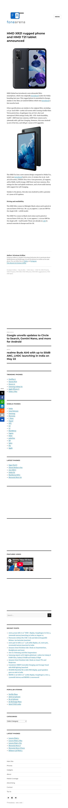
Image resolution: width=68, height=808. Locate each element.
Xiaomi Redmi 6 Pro (15, 467)
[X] (2, 393)
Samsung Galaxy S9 (15, 386)
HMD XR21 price (26, 271)
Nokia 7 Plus (13, 391)
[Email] (2, 415)
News (32, 270)
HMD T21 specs (11, 271)
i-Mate (11, 418)
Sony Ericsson (13, 411)
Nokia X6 (12, 472)
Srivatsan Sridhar (12, 270)
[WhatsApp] (2, 402)
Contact (10, 787)
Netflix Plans (13, 694)
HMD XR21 (19, 271)
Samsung (12, 413)
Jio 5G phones (13, 699)
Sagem (11, 433)
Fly (10, 445)
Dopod (11, 421)
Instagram (34, 261)
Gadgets (10, 770)
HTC (10, 423)
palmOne (12, 438)
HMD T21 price (45, 270)
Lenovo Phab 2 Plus (15, 741)
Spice (10, 443)
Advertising (11, 783)
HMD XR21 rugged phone (39, 271)
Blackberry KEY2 (14, 475)
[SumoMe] (2, 419)
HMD (28, 270)
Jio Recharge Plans (15, 702)
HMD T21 (37, 270)
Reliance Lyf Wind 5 (15, 750)
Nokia (11, 408)
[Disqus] (34, 304)
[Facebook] (2, 397)
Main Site (10, 761)
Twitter (26, 261)
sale (44, 221)
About (9, 774)
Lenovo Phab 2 (14, 738)
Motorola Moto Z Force (17, 748)
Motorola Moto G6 (15, 477)
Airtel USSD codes (15, 704)
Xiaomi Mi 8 (13, 382)
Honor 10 (12, 384)
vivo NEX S (12, 470)
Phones (9, 765)
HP (10, 441)
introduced (35, 96)
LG (10, 426)
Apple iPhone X (14, 389)
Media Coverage (12, 778)
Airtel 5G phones (14, 697)
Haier (10, 436)
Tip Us (9, 791)
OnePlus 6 (12, 379)
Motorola (12, 416)
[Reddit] (2, 410)
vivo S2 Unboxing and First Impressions (23, 652)
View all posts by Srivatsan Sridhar (16, 263)
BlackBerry (12, 431)
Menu (57, 17)
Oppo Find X (13, 465)
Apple (11, 448)
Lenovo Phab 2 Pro (15, 743)
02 (9, 428)
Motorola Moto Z (15, 745)
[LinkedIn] (2, 406)
